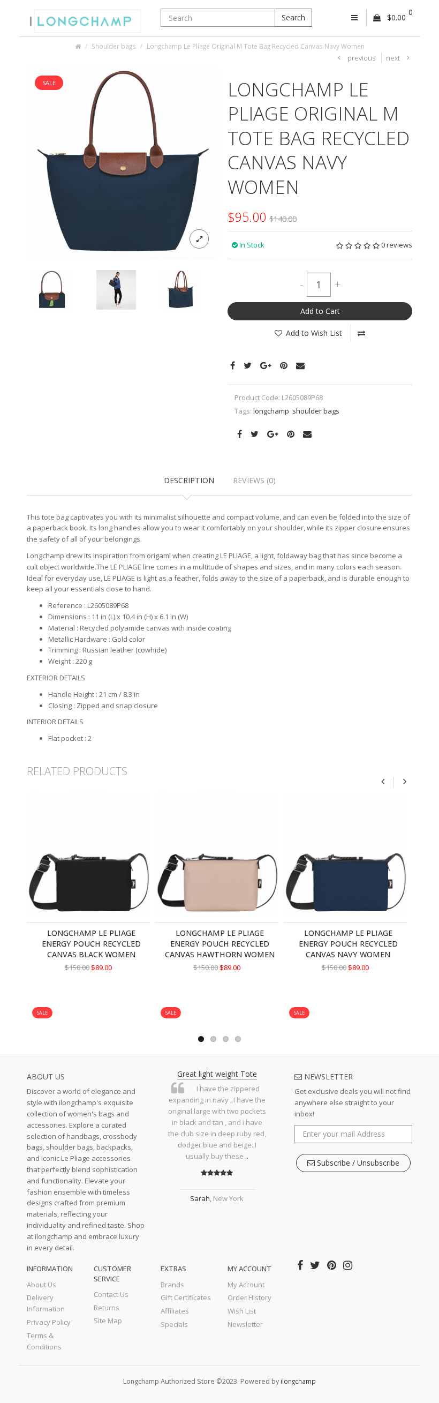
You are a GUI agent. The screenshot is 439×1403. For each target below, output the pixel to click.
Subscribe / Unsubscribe (357, 1163)
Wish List (242, 1311)
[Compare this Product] (361, 333)
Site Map (108, 1320)
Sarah (200, 1198)
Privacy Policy (49, 1322)
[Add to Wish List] (68, 1002)
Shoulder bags (114, 46)
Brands (172, 1284)
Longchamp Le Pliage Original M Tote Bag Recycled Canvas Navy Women (256, 46)
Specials (174, 1324)
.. (246, 1156)
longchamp (271, 411)
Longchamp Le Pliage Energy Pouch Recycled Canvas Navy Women (348, 943)
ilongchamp (298, 1381)
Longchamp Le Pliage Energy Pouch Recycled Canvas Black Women (91, 943)
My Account (246, 1284)
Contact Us (111, 1294)
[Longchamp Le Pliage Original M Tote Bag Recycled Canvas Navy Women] (123, 162)
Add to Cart (320, 311)
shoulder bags (315, 411)
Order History (249, 1297)
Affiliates (175, 1311)
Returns (106, 1307)
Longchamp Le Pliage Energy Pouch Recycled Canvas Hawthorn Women (220, 943)
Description (189, 480)
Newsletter (245, 1324)
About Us (41, 1284)
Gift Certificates (186, 1297)
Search (293, 17)
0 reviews (396, 245)
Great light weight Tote (217, 1074)
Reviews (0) (254, 480)
